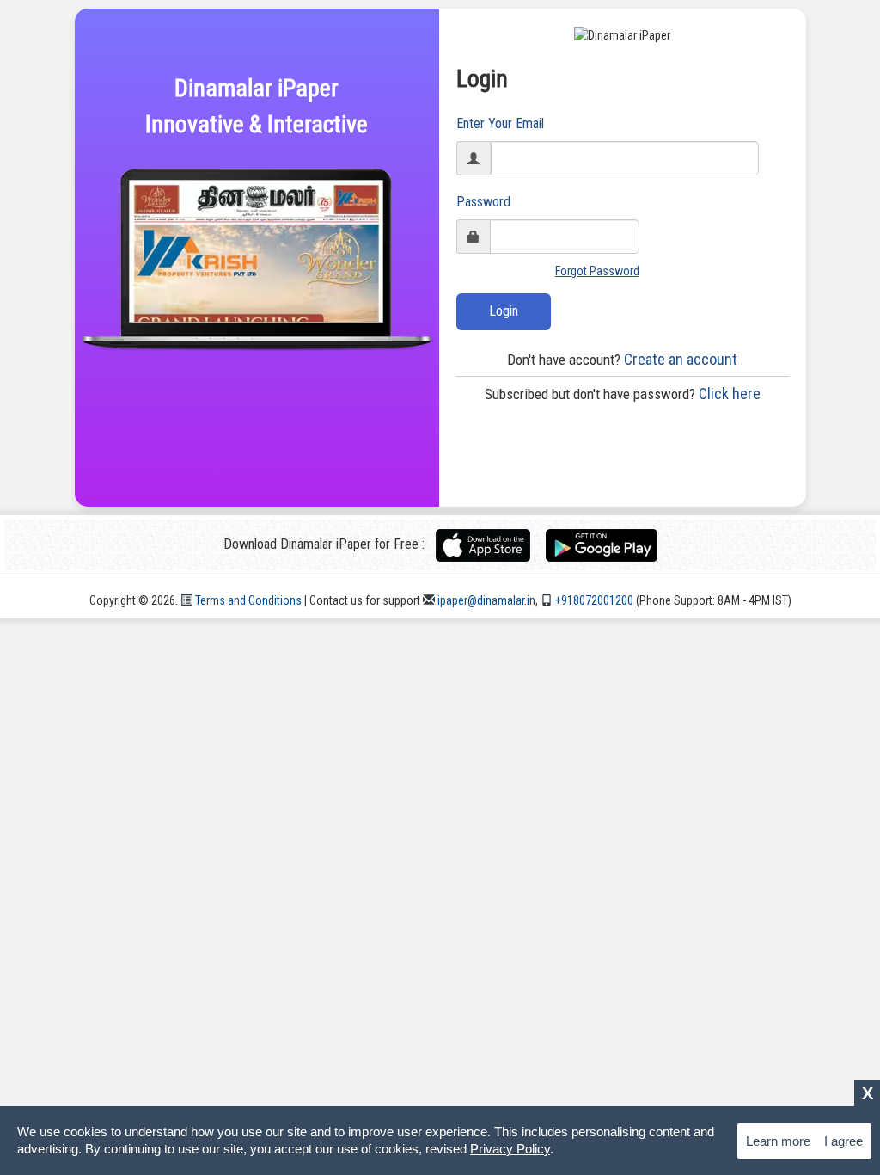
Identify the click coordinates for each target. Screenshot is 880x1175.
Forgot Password (597, 271)
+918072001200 (593, 600)
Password (483, 202)
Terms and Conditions (247, 600)
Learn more (778, 1141)
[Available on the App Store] (489, 544)
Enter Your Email (500, 123)
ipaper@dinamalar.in (485, 600)
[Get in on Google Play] (601, 544)
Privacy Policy (510, 1148)
